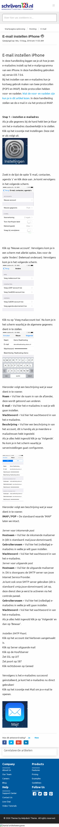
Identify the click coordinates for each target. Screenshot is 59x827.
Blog (4, 783)
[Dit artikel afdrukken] (42, 36)
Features (36, 770)
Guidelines (36, 783)
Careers (5, 778)
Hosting (33, 29)
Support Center (9, 793)
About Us (6, 770)
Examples (36, 778)
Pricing (35, 774)
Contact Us (7, 797)
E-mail (43, 29)
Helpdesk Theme (29, 818)
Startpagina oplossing (15, 29)
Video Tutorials (9, 806)
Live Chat (6, 801)
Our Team (6, 774)
